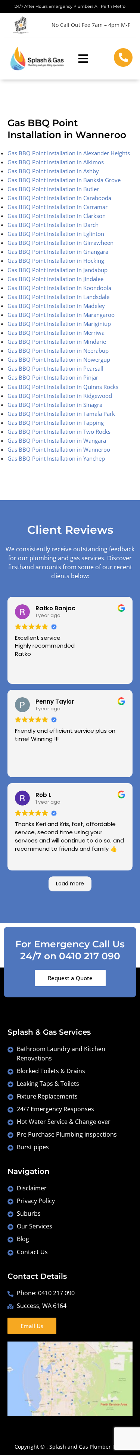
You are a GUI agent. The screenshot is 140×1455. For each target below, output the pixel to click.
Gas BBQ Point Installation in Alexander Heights (68, 153)
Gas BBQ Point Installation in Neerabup (58, 350)
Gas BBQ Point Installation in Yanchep (56, 458)
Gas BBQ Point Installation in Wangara (56, 440)
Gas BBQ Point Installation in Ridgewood (59, 395)
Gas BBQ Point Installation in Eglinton (55, 233)
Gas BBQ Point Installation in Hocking (55, 260)
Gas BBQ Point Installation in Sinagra (54, 404)
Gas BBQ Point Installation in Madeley (56, 305)
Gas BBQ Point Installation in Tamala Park (61, 413)
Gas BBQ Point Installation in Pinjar (52, 377)
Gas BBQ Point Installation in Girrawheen (60, 242)
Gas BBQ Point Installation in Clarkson (56, 215)
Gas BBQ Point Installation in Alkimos (55, 162)
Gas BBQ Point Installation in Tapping (55, 422)
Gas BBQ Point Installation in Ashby (53, 171)
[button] (83, 58)
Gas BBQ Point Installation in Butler (53, 189)
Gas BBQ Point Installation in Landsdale (58, 296)
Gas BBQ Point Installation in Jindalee (55, 279)
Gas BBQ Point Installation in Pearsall (55, 368)
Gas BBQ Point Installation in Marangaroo (61, 314)
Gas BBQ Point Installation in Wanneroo (58, 449)
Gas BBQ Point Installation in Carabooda (59, 198)
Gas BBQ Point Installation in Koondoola (59, 288)
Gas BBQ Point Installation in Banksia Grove (64, 180)
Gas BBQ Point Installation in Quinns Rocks (62, 386)
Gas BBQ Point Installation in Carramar (57, 207)
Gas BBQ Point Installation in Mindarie (56, 341)
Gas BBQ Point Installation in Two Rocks (59, 431)
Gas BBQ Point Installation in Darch (53, 224)
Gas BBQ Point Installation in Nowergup (58, 359)
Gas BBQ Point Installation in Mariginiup (59, 323)
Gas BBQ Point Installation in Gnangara (57, 251)
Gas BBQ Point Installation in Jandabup (57, 270)
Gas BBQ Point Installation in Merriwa (56, 332)
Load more (70, 883)
